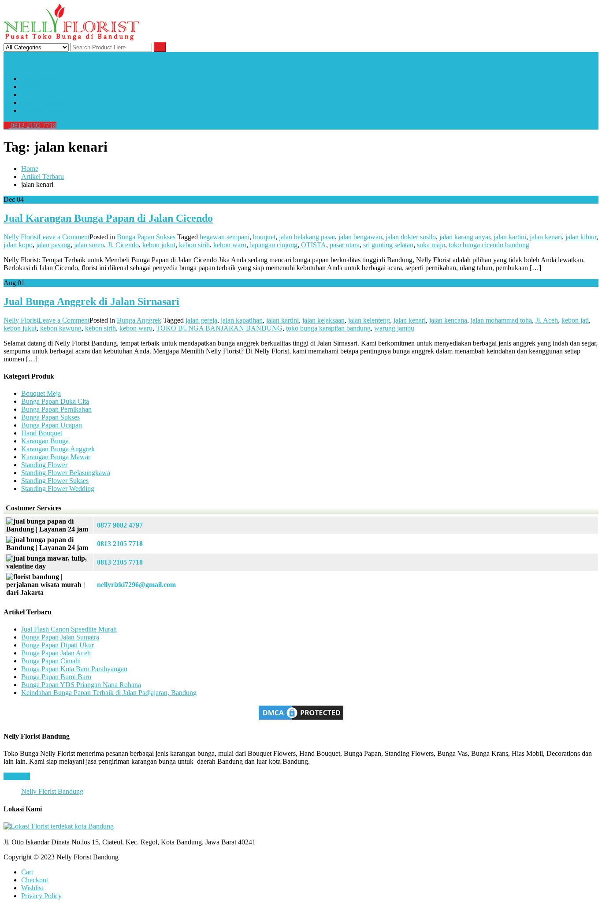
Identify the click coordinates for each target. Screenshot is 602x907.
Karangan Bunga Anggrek (58, 449)
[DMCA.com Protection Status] (301, 719)
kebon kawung (61, 328)
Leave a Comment (63, 237)
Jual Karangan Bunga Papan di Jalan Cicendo (108, 218)
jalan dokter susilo (411, 237)
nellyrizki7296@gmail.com (136, 584)
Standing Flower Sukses (55, 480)
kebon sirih (194, 245)
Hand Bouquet (41, 433)
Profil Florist (38, 78)
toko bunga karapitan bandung (328, 328)
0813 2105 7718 (32, 125)
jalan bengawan (360, 237)
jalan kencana (448, 320)
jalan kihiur (580, 237)
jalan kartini (510, 237)
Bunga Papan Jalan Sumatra (60, 637)
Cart (27, 872)
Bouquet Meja (41, 393)
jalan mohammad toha (501, 320)
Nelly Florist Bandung (52, 791)
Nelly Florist (21, 237)
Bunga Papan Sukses (146, 237)
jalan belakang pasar (307, 237)
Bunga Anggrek (139, 320)
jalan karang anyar (464, 237)
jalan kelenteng (369, 320)
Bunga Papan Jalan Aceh (56, 653)
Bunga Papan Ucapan (51, 425)
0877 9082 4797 (120, 525)
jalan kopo (18, 245)
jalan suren (89, 245)
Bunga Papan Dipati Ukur (57, 645)
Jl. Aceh (546, 320)
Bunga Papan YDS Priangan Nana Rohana (81, 684)
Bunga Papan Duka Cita (55, 401)
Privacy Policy (41, 896)
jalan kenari (546, 237)
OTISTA (313, 245)
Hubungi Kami (42, 110)
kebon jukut (158, 245)
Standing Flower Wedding (57, 488)
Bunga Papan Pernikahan (56, 409)
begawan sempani (224, 237)
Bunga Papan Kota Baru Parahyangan (74, 669)
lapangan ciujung (273, 245)
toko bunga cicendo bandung (489, 245)
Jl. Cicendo (123, 245)
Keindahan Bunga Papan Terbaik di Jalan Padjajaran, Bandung (109, 692)
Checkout (34, 880)
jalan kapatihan (242, 320)
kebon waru (229, 245)
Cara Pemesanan (44, 102)
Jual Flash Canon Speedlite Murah (69, 629)
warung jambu (394, 328)
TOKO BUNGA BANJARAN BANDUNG (219, 328)
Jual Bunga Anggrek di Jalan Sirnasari (91, 301)
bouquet (264, 237)
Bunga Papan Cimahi (51, 661)
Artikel (31, 86)
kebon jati (575, 320)
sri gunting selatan (388, 245)
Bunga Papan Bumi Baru (56, 676)
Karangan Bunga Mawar (55, 457)
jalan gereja (201, 320)
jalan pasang (53, 245)
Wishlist (32, 888)
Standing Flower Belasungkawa (65, 472)
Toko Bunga (38, 94)
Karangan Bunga (45, 441)
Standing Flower (44, 464)
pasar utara (345, 245)
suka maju (431, 245)
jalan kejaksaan (323, 320)
